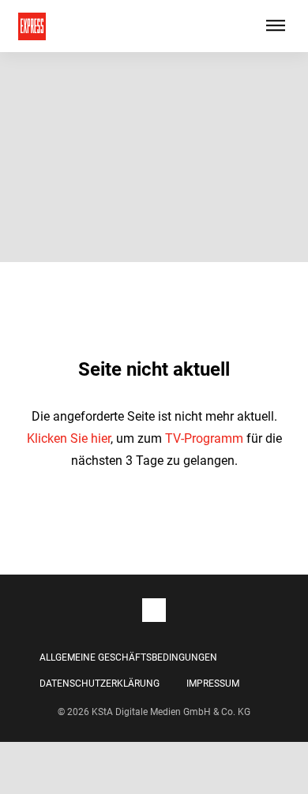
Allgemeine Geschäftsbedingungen (128, 657)
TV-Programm (204, 438)
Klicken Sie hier (69, 438)
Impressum (212, 683)
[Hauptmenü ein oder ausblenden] (275, 26)
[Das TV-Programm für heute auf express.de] (32, 26)
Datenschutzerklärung (99, 683)
